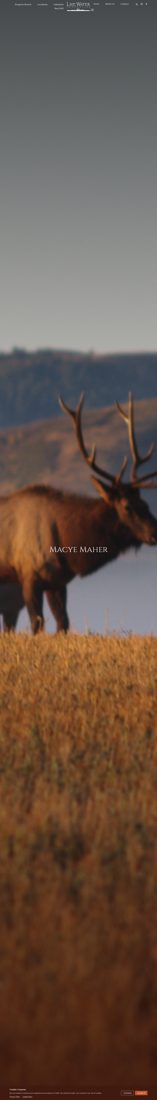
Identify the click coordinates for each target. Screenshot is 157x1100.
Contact (125, 4)
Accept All (141, 1093)
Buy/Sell (59, 8)
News (96, 4)
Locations (42, 4)
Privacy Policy (15, 1097)
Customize (127, 1093)
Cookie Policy (27, 1097)
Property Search (23, 4)
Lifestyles (58, 4)
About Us (109, 4)
